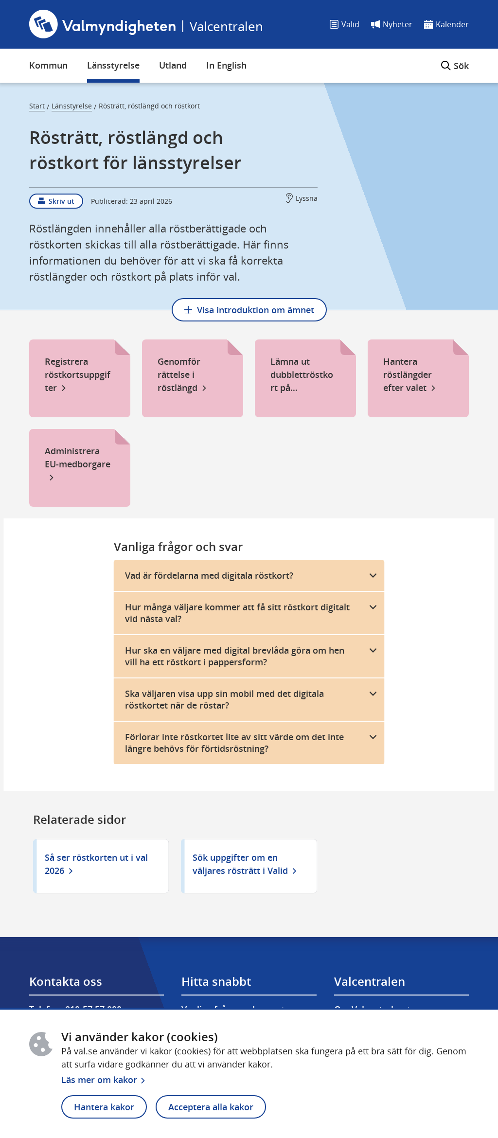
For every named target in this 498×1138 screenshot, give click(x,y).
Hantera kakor (104, 1107)
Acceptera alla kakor (210, 1107)
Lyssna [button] (307, 198)
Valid (350, 24)
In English (226, 65)
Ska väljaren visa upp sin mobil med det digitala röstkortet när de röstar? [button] (224, 699)
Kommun (48, 65)
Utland (173, 65)
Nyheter (397, 24)
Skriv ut (61, 201)
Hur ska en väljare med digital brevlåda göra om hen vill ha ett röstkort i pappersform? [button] (234, 656)
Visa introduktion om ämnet (255, 310)
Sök (455, 60)
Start (37, 105)
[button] (249, 575)
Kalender (452, 24)
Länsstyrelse (113, 65)
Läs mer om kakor (99, 1079)
